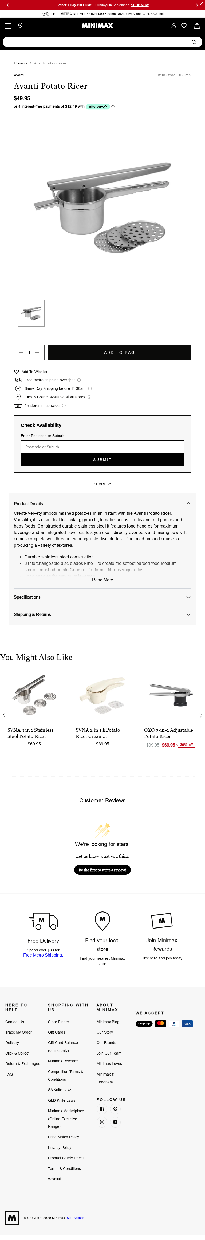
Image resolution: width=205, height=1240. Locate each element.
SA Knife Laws (60, 1090)
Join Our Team (109, 1053)
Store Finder (58, 1022)
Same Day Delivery (121, 14)
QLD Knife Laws (61, 1100)
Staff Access (75, 1218)
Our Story (105, 1032)
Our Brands (106, 1042)
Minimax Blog (108, 1022)
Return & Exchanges (22, 1063)
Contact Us (14, 1022)
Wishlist (54, 1179)
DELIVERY (81, 14)
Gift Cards (56, 1032)
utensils (20, 63)
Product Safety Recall (66, 1158)
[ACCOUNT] (173, 25)
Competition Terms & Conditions (65, 1075)
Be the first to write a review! (102, 870)
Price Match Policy (63, 1137)
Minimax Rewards (63, 1061)
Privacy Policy (59, 1147)
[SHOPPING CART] (197, 26)
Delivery (12, 1042)
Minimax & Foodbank (105, 1078)
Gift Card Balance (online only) (63, 1046)
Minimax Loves (109, 1063)
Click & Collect (153, 14)
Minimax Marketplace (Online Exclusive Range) (66, 1119)
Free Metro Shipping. (43, 955)
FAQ (9, 1074)
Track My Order (18, 1032)
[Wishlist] (184, 26)
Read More (102, 579)
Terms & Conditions (64, 1168)
